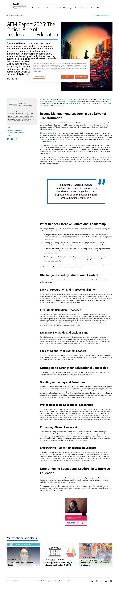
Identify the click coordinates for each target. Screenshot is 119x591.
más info (26, 121)
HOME (8, 15)
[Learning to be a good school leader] (23, 555)
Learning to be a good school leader (20, 564)
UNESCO (89, 103)
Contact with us (41, 580)
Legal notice (50, 580)
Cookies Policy (67, 580)
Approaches (60, 560)
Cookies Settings (39, 76)
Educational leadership (47, 133)
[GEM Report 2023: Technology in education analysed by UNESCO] (59, 555)
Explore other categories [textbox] (101, 16)
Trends (22, 15)
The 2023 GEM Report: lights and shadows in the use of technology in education (95, 563)
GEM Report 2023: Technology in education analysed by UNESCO (58, 564)
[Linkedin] (12, 139)
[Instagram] (96, 581)
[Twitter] (16, 139)
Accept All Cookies (81, 76)
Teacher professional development (16, 132)
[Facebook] (8, 139)
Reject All (67, 76)
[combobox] (102, 15)
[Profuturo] (19, 6)
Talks (21, 560)
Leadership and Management (14, 130)
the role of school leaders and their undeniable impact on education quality (75, 100)
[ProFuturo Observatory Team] (13, 104)
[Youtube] (106, 581)
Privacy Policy (58, 580)
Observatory (15, 15)
